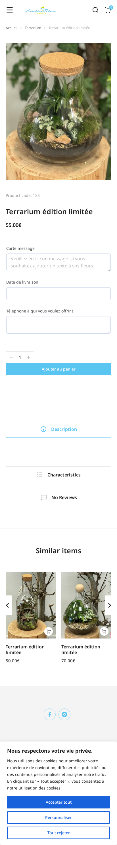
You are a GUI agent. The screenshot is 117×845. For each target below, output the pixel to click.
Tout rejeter (58, 832)
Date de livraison (22, 282)
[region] (58, 793)
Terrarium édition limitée (25, 649)
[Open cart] (108, 10)
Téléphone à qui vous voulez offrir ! (39, 311)
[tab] (58, 429)
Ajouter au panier (59, 369)
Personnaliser (58, 817)
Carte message (20, 248)
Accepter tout (59, 802)
